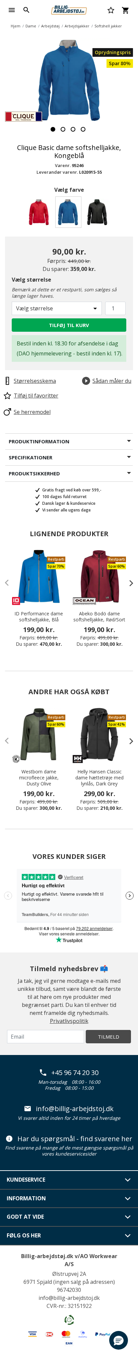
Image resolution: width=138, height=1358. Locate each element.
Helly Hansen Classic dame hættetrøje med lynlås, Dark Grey (99, 778)
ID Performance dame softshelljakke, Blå (38, 617)
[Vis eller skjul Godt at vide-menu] (128, 1217)
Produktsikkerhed (34, 473)
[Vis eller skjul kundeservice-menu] (128, 1180)
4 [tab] (83, 129)
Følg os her (24, 1235)
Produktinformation (39, 441)
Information (26, 1198)
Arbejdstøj (50, 25)
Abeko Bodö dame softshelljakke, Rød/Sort (99, 617)
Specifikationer (30, 457)
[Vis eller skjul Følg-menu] (128, 1235)
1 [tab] (53, 129)
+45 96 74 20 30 (74, 1072)
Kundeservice (26, 1179)
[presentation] (128, 583)
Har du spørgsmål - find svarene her (74, 1139)
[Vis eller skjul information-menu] (128, 1198)
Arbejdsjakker (77, 25)
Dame (30, 25)
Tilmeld (108, 1036)
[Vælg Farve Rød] (40, 214)
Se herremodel (32, 412)
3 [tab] (73, 129)
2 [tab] (63, 129)
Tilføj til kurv (69, 325)
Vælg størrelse (31, 279)
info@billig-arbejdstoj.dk (75, 1108)
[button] (118, 1340)
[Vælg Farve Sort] (98, 214)
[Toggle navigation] (11, 10)
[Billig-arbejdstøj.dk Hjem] (69, 9)
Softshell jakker (108, 25)
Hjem (15, 25)
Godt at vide (25, 1216)
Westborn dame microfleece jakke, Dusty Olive (39, 778)
